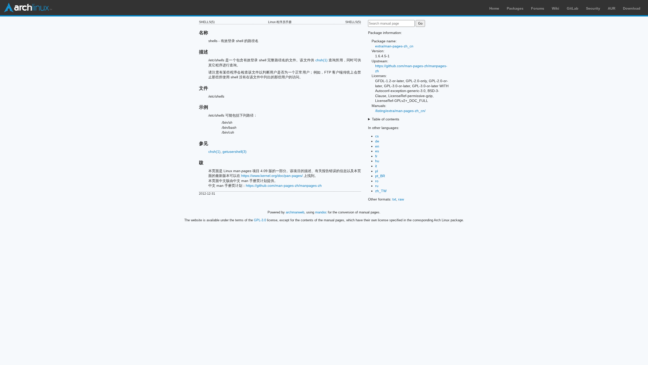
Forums (537, 8)
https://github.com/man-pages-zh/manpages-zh (284, 186)
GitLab (572, 8)
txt (394, 199)
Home (494, 8)
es (377, 151)
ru (376, 186)
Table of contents (385, 119)
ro (376, 181)
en (377, 146)
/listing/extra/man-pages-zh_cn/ (400, 111)
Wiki (555, 8)
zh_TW (381, 191)
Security (593, 8)
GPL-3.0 (260, 220)
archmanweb (295, 212)
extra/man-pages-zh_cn (394, 46)
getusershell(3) (234, 152)
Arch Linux (28, 8)
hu (377, 161)
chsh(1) (321, 60)
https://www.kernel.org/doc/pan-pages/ (272, 176)
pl (376, 171)
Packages (515, 8)
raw (401, 199)
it (376, 166)
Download (631, 8)
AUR (611, 8)
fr (376, 156)
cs (377, 136)
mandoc (321, 212)
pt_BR (380, 176)
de (377, 141)
